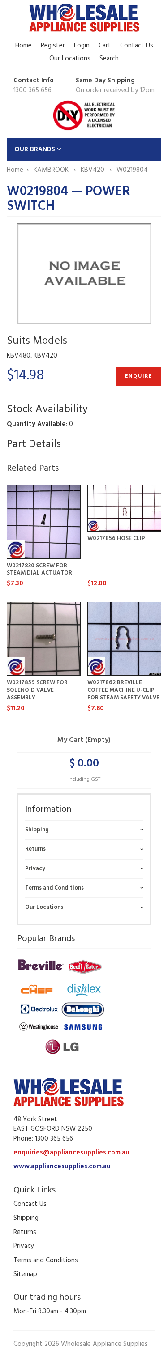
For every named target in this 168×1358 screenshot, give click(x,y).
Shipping (37, 829)
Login (82, 45)
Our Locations (69, 58)
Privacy (35, 868)
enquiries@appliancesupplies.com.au (71, 1152)
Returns (35, 849)
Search (109, 58)
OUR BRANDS (35, 149)
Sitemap (25, 1274)
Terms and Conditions (54, 888)
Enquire (138, 376)
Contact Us (136, 45)
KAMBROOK (52, 170)
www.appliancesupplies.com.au (62, 1166)
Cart (105, 45)
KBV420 (93, 170)
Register (53, 45)
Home (23, 45)
